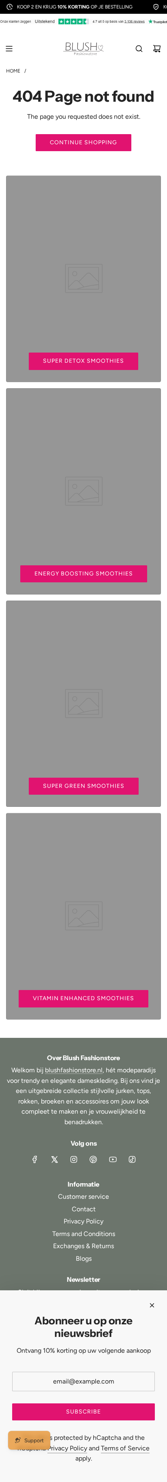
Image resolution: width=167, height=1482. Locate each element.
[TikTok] (132, 1159)
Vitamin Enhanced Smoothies (83, 998)
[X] (54, 1159)
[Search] (139, 49)
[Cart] (157, 49)
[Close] (152, 1305)
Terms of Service (125, 1448)
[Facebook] (35, 1159)
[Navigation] (9, 49)
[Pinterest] (93, 1159)
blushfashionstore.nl (74, 1070)
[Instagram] (74, 1159)
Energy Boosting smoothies (83, 573)
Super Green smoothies (83, 786)
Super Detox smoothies (83, 360)
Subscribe (83, 1411)
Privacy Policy (67, 1448)
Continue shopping (83, 142)
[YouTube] (113, 1159)
